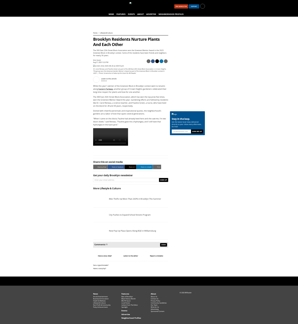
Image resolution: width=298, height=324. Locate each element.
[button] (202, 6)
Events (131, 14)
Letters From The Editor (129, 305)
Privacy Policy (155, 301)
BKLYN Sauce (125, 301)
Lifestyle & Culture (106, 33)
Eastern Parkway (105, 89)
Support (194, 6)
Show (163, 245)
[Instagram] (102, 6)
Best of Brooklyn (127, 297)
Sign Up (163, 180)
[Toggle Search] (202, 14)
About (140, 14)
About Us (154, 297)
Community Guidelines (159, 303)
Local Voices (125, 303)
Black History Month (128, 299)
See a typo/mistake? (100, 265)
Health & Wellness (99, 301)
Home (95, 33)
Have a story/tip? (99, 268)
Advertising (155, 309)
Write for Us (155, 307)
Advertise (151, 14)
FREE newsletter (181, 6)
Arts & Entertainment (100, 297)
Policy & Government (100, 307)
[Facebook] (96, 6)
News (111, 14)
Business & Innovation (101, 299)
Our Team (154, 305)
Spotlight (124, 307)
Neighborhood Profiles (171, 14)
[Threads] (108, 6)
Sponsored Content (157, 311)
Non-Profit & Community (102, 305)
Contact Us (154, 299)
